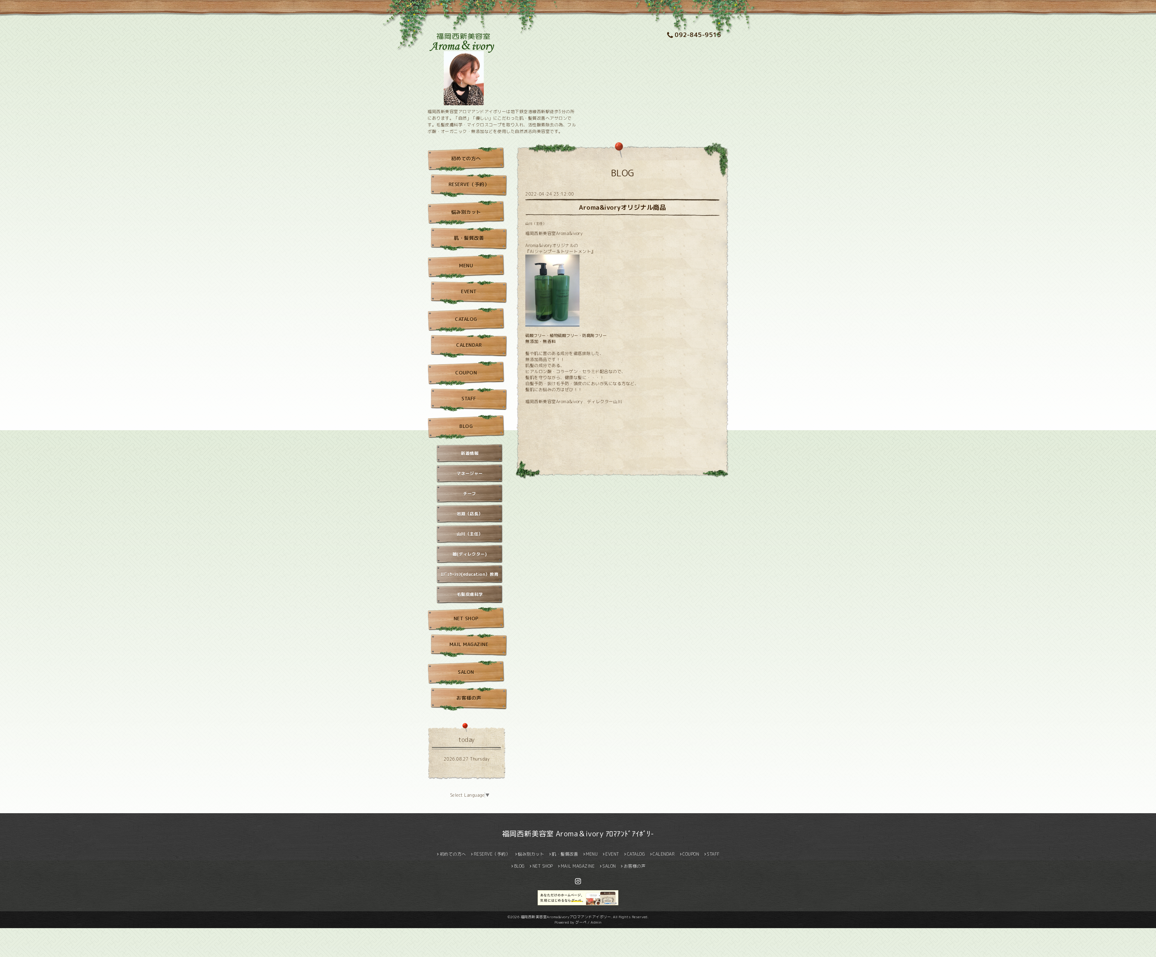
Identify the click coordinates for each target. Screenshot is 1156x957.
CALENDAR (469, 345)
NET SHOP (466, 618)
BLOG (466, 426)
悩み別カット (466, 212)
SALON (466, 672)
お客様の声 (468, 698)
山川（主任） (535, 223)
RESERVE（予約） (469, 184)
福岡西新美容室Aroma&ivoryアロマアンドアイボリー (566, 916)
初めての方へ (466, 158)
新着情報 (469, 453)
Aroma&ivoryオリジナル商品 (622, 207)
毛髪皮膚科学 (470, 594)
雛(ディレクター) (469, 554)
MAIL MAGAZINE (469, 644)
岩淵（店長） (470, 514)
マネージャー (470, 473)
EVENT (469, 291)
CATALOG (466, 319)
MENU (466, 265)
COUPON (466, 372)
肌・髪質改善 (469, 238)
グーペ (581, 922)
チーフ (469, 493)
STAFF (468, 398)
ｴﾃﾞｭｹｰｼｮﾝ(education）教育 (470, 574)
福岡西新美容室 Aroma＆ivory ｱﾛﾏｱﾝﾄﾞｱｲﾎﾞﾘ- (578, 834)
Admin (596, 922)
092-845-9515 (698, 34)
